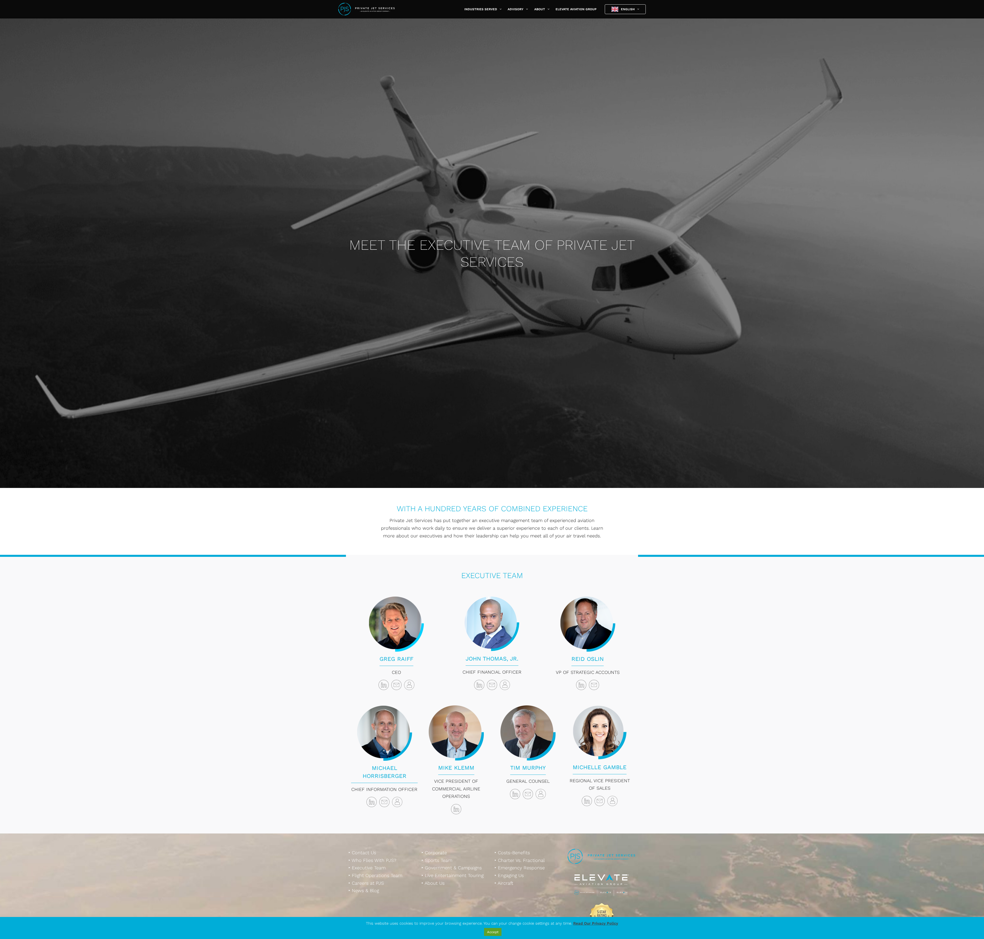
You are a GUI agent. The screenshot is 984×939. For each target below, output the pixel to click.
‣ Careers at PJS (366, 883)
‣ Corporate (434, 852)
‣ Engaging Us (509, 875)
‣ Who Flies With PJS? (372, 860)
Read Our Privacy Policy (595, 923)
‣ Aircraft (504, 883)
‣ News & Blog (363, 890)
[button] (499, 9)
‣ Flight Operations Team (375, 875)
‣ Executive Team (367, 867)
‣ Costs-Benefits (512, 852)
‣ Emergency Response (520, 867)
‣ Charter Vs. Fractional (520, 860)
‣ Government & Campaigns (452, 867)
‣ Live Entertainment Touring (453, 875)
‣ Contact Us (362, 852)
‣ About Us (433, 883)
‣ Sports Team (437, 860)
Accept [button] (492, 932)
